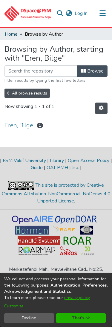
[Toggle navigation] (102, 13)
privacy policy (77, 298)
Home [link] (11, 34)
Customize (14, 306)
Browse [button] (95, 71)
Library (57, 160)
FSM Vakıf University (24, 160)
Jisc (75, 167)
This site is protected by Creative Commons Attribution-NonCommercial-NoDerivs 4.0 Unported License (56, 193)
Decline (29, 318)
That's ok (81, 318)
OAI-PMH (57, 167)
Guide (37, 167)
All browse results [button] (29, 93)
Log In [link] (81, 13)
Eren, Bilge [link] (18, 125)
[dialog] (56, 300)
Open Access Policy (89, 160)
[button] (27, 13)
